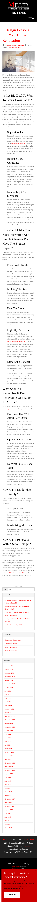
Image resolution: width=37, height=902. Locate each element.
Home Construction (11, 647)
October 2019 (9, 723)
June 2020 (8, 695)
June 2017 (8, 817)
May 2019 (8, 741)
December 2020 (10, 673)
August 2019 (9, 731)
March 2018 (8, 792)
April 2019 (8, 745)
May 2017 (8, 821)
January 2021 (9, 669)
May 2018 (8, 785)
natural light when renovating (16, 341)
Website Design (15, 866)
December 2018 (10, 759)
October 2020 (9, 680)
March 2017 (8, 828)
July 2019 (8, 734)
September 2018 (10, 770)
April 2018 (8, 788)
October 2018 (9, 767)
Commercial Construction (13, 640)
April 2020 (8, 702)
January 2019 (9, 756)
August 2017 (9, 810)
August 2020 (9, 687)
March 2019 (8, 749)
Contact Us (11, 894)
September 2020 (10, 684)
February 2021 (9, 666)
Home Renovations (15, 47)
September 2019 (10, 727)
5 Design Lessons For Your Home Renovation (15, 35)
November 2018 (10, 763)
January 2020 (9, 713)
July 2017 (8, 813)
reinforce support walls (18, 143)
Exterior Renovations (11, 643)
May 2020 (8, 698)
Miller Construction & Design (14, 45)
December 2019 (10, 716)
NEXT (21, 586)
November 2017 (10, 799)
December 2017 (10, 795)
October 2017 (9, 803)
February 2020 (9, 709)
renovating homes (8, 409)
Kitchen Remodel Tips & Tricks (14, 625)
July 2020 (8, 691)
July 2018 (8, 777)
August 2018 (9, 774)
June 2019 (8, 738)
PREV (16, 586)
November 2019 (10, 720)
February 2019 (9, 752)
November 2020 (10, 677)
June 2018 (8, 781)
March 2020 (8, 705)
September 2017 (10, 806)
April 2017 (8, 824)
